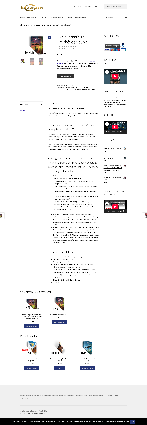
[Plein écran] (124, 132)
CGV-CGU (23, 414)
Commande (87, 6)
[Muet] (121, 132)
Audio (42, 18)
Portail (69, 18)
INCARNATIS (77, 90)
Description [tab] (24, 104)
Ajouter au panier (66, 76)
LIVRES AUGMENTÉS (34, 25)
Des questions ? (80, 18)
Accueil (25, 25)
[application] (115, 127)
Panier (96, 6)
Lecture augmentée (27, 18)
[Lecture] (106, 132)
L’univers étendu (55, 18)
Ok (133, 422)
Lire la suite (59, 368)
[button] (49, 37)
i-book (71, 90)
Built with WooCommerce (37, 414)
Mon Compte (78, 6)
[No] (145, 422)
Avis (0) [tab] (22, 110)
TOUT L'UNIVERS (83, 87)
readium (59, 92)
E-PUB (66, 90)
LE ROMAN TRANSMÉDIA (89, 90)
